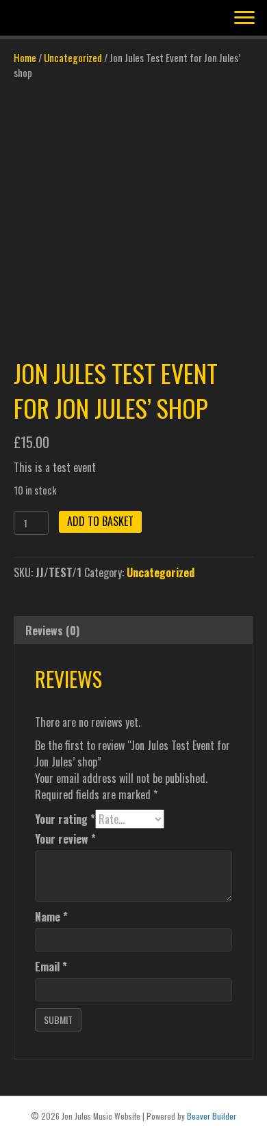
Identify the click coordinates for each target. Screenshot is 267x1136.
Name (51, 917)
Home (25, 57)
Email (51, 966)
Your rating (65, 819)
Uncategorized (73, 57)
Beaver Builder (211, 1116)
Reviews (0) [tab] (52, 630)
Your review (65, 839)
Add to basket (100, 521)
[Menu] (244, 17)
